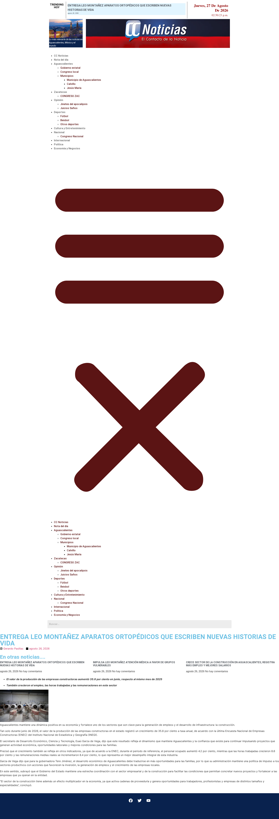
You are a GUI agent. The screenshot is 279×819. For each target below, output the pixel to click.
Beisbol (64, 120)
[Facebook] (131, 800)
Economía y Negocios (67, 148)
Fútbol (64, 116)
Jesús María (74, 88)
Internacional (62, 140)
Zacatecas (60, 92)
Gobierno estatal (70, 67)
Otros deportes (69, 124)
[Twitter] (139, 800)
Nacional (59, 132)
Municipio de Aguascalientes (84, 79)
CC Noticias (61, 55)
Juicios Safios (69, 108)
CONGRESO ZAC (70, 96)
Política (58, 144)
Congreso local (69, 71)
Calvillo (71, 83)
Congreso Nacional (71, 136)
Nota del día (61, 59)
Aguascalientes (63, 63)
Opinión (58, 100)
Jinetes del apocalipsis (74, 104)
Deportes (59, 112)
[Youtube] (148, 800)
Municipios (66, 75)
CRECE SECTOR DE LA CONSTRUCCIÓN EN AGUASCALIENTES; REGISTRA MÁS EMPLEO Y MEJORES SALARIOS (230, 664)
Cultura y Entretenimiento (69, 128)
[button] (139, 335)
